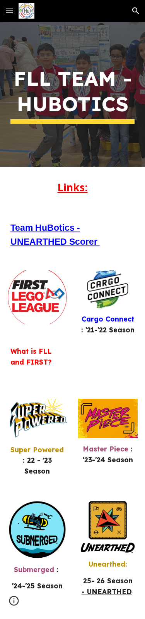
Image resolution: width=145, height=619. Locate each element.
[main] (72, 94)
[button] (9, 10)
